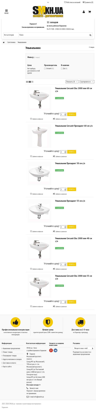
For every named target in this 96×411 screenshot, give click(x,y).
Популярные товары (10, 355)
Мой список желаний (73, 2)
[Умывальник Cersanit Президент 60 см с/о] (39, 136)
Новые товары (8, 352)
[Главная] (3, 42)
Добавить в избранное (37, 119)
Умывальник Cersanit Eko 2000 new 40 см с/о (73, 240)
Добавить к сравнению (61, 119)
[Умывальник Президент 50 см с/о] (39, 173)
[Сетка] (27, 82)
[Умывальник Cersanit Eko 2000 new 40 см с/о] (39, 248)
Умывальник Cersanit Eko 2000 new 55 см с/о (73, 277)
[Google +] (51, 350)
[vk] (55, 350)
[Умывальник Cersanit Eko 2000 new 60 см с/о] (39, 98)
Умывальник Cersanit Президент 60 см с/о (74, 125)
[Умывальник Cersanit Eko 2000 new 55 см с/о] (39, 286)
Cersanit (50, 68)
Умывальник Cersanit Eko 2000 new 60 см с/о (73, 90)
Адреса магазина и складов (12, 359)
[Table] (32, 82)
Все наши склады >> (34, 385)
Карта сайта (7, 366)
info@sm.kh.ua (39, 397)
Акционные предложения (11, 348)
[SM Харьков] (48, 12)
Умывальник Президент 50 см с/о (70, 163)
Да (65, 68)
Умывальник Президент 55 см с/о (70, 200)
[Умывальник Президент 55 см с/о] (39, 211)
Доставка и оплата (9, 363)
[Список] (30, 82)
